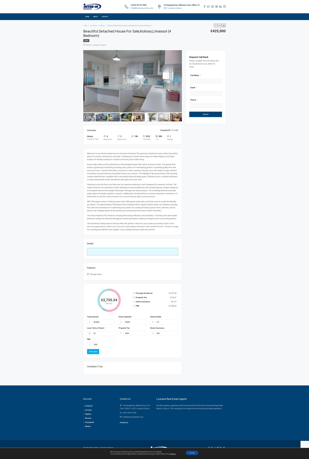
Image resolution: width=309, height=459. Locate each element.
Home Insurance (157, 328)
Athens (88, 426)
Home (87, 17)
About (95, 17)
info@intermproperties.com (142, 8)
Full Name (195, 75)
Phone (194, 100)
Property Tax (124, 328)
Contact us (124, 422)
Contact (105, 17)
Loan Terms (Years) (95, 328)
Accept (192, 453)
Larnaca (88, 410)
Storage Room (96, 274)
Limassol (88, 406)
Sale (86, 40)
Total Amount (92, 317)
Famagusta (89, 422)
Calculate (93, 352)
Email (193, 88)
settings (173, 454)
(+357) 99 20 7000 (139, 5)
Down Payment (125, 317)
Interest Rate (155, 317)
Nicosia (88, 418)
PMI (88, 339)
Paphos (88, 414)
